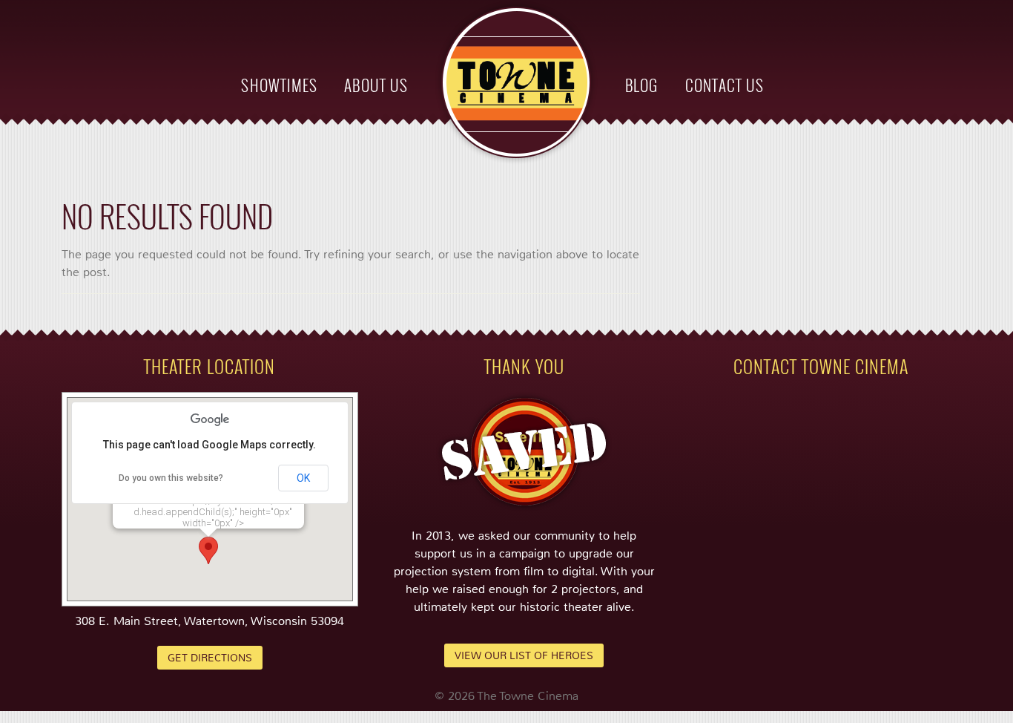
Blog (641, 84)
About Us (375, 84)
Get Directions (210, 657)
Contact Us (725, 84)
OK (303, 478)
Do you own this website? (171, 478)
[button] (208, 550)
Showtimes (279, 84)
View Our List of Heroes (524, 655)
